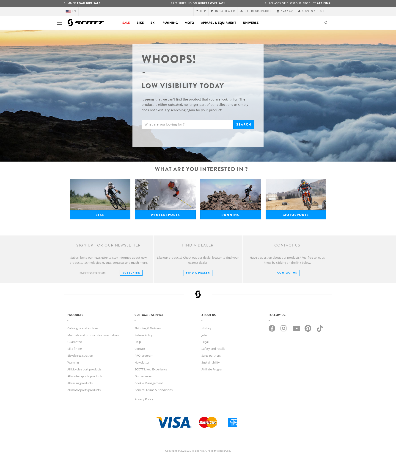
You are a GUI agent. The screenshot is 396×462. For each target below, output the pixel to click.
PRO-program (144, 355)
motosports (296, 215)
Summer (82, 3)
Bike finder (74, 349)
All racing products (80, 383)
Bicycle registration (80, 355)
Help (138, 342)
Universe (250, 22)
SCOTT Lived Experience (151, 369)
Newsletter (142, 362)
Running (170, 22)
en (74, 11)
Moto (189, 22)
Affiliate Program (212, 369)
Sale (126, 22)
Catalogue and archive (82, 328)
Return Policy (144, 335)
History (206, 328)
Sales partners (211, 355)
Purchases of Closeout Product (298, 3)
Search (243, 124)
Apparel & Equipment (218, 22)
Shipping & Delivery (148, 328)
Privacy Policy (144, 399)
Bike (140, 22)
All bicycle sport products (84, 369)
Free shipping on (198, 3)
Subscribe (131, 272)
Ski (153, 22)
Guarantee (74, 342)
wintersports (165, 215)
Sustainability (210, 362)
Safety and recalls (213, 349)
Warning (73, 362)
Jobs (204, 335)
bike (100, 215)
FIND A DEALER (198, 272)
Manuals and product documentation (93, 335)
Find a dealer (143, 376)
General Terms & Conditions (154, 390)
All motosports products (84, 390)
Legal (205, 342)
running (230, 215)
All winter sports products (84, 376)
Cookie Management (149, 383)
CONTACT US (287, 272)
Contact (140, 349)
